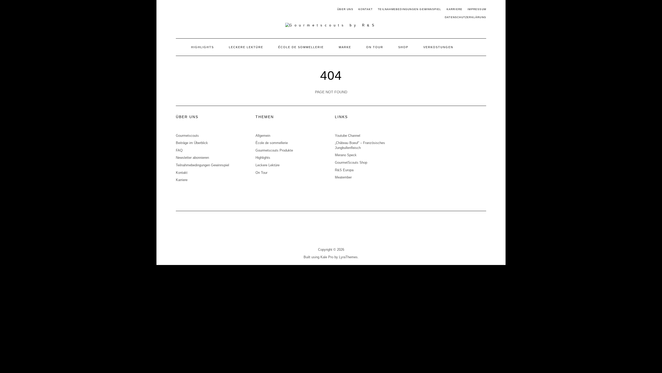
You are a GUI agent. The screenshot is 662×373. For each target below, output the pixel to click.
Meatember (343, 177)
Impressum (477, 9)
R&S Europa (344, 170)
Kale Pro (326, 257)
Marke (345, 47)
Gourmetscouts (187, 136)
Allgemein (262, 136)
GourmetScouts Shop (351, 162)
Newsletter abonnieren (192, 158)
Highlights (202, 47)
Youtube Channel (347, 136)
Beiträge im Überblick (192, 143)
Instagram (186, 9)
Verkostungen (438, 47)
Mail (194, 9)
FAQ (179, 150)
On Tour (374, 47)
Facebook (179, 9)
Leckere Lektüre (246, 47)
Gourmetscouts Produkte (274, 150)
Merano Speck (346, 155)
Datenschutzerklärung (465, 17)
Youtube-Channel (201, 9)
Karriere (455, 9)
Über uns (345, 9)
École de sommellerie (301, 47)
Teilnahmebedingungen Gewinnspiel (409, 9)
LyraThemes (348, 257)
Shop (403, 47)
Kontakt (365, 9)
